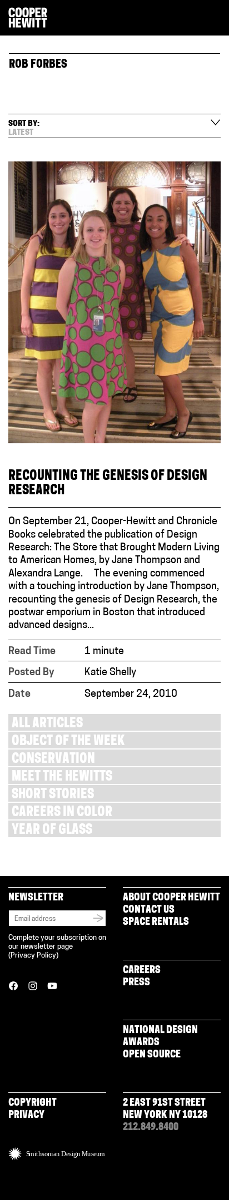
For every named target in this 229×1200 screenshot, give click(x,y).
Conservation (53, 759)
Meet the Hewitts (62, 777)
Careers (142, 971)
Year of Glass (52, 830)
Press (136, 983)
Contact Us (149, 910)
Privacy (26, 1116)
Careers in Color (62, 813)
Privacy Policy (33, 955)
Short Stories (53, 795)
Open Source (152, 1055)
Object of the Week (68, 742)
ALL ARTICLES (47, 724)
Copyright (32, 1103)
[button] (216, 18)
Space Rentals (156, 923)
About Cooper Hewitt (171, 898)
